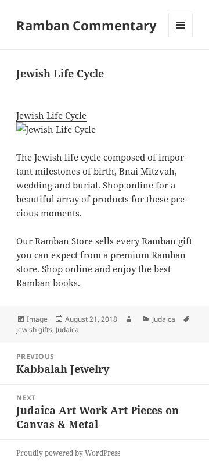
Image (37, 319)
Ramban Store (64, 241)
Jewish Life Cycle (51, 115)
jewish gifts (34, 330)
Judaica (163, 319)
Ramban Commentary (86, 25)
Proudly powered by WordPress (68, 453)
